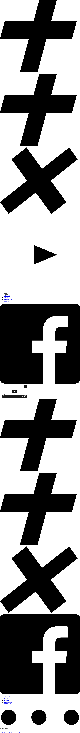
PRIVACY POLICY (14, 732)
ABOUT (6, 297)
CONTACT (7, 301)
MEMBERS (8, 299)
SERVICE (7, 700)
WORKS (7, 296)
